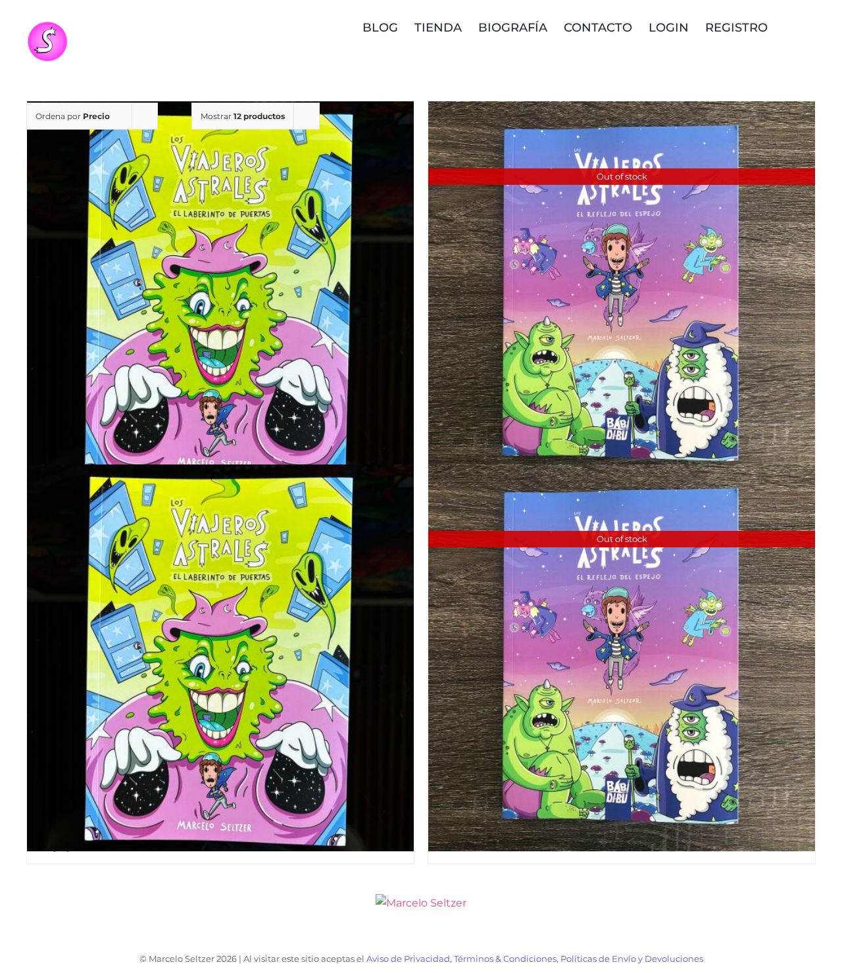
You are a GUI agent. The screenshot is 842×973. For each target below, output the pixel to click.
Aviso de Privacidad (408, 959)
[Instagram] (376, 934)
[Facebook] (421, 934)
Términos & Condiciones (505, 959)
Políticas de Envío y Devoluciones (631, 959)
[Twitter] (443, 934)
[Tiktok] (399, 934)
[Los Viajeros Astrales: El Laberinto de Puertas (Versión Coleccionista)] (220, 295)
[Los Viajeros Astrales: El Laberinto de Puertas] (220, 657)
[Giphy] (466, 934)
